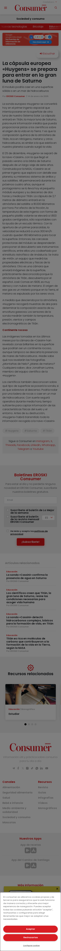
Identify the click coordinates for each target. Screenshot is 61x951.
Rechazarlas (30, 937)
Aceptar (30, 929)
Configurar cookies (31, 946)
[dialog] (30, 921)
